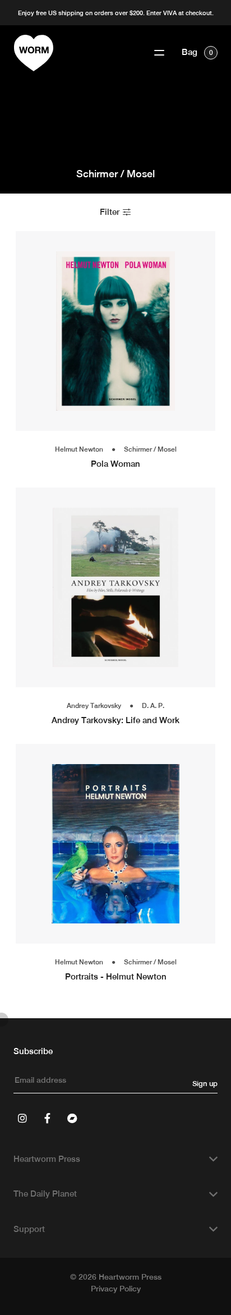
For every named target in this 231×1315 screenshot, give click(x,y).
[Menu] (159, 53)
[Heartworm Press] (33, 53)
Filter (111, 212)
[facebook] (47, 1118)
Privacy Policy (116, 1288)
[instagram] (22, 1118)
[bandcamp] (72, 1118)
